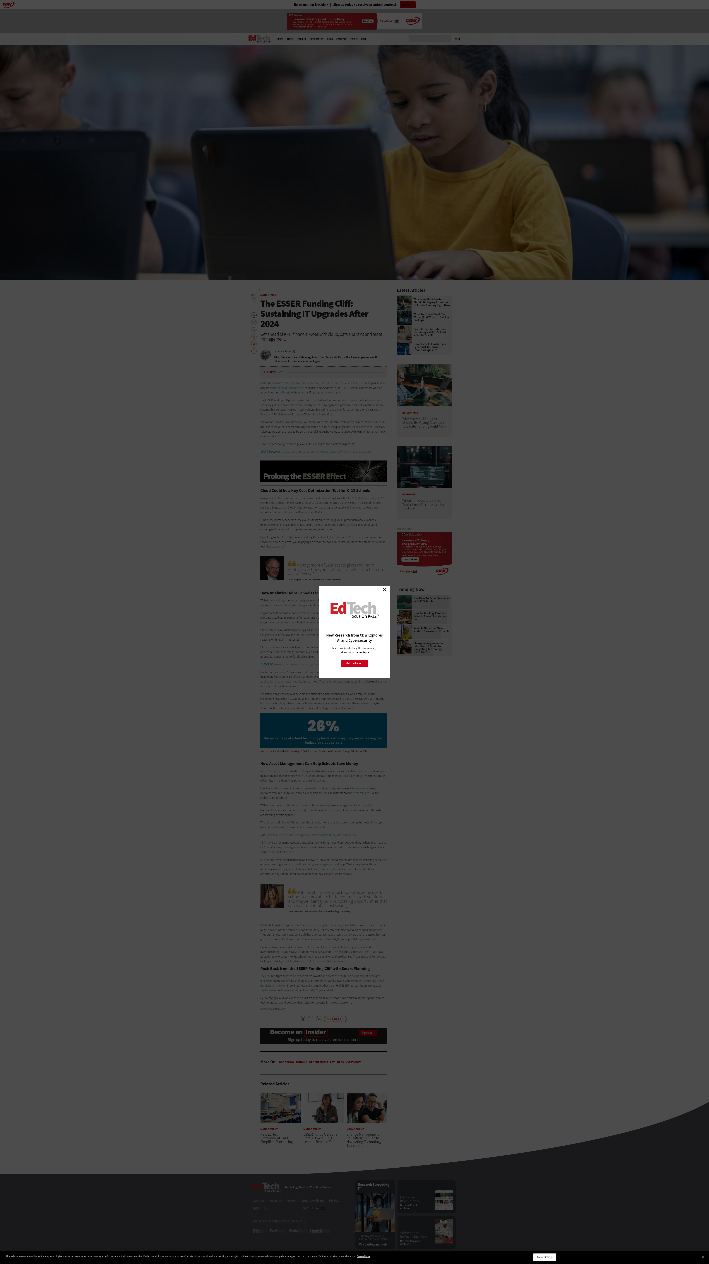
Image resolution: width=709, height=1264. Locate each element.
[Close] (703, 1257)
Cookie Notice (363, 1256)
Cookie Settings (544, 1257)
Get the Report (354, 663)
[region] (354, 1257)
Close (384, 589)
